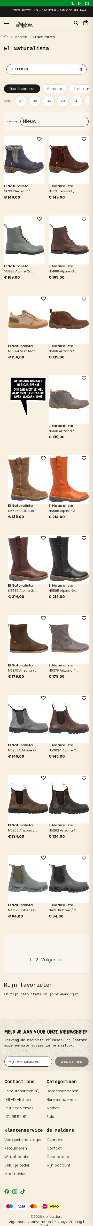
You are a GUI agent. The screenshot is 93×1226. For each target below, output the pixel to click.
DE (87, 3)
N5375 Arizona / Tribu (23, 671)
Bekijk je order (16, 1165)
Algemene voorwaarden (30, 1221)
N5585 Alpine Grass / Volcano (64, 511)
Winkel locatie (16, 1156)
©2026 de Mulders (46, 1216)
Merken (20, 37)
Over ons (55, 1139)
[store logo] (24, 25)
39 (49, 100)
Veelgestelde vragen (23, 1139)
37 (21, 100)
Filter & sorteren (22, 88)
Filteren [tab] (19, 69)
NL (72, 3)
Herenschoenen (61, 1099)
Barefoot (54, 88)
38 (35, 100)
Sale (50, 1116)
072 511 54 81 (15, 1116)
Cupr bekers (58, 1156)
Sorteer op (12, 121)
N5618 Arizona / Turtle (64, 351)
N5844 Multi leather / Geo (23, 351)
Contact (54, 1148)
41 (76, 100)
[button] (36, 139)
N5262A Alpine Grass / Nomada (23, 751)
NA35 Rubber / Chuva (23, 910)
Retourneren (15, 1148)
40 (63, 100)
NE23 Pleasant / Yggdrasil (19, 192)
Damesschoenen (63, 1091)
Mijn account (58, 1165)
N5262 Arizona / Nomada (23, 831)
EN (79, 3)
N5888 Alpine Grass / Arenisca (19, 272)
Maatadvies (15, 1173)
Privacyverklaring (68, 1221)
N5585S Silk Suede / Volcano (23, 511)
